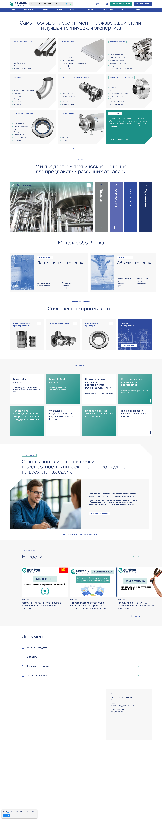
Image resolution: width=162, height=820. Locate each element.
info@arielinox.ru (58, 3)
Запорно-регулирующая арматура (76, 78)
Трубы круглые (19, 63)
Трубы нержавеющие (23, 42)
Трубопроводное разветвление (26, 90)
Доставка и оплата (107, 9)
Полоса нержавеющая (118, 57)
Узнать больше (7, 812)
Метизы (113, 90)
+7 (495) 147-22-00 (45, 4)
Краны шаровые (68, 104)
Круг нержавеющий (117, 55)
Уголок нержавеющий (118, 60)
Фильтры (17, 132)
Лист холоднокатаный (70, 60)
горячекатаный (44, 286)
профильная (141, 284)
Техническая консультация (121, 4)
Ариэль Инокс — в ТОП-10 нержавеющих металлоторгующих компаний (137, 605)
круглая (66, 286)
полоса (121, 284)
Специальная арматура (24, 113)
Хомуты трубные (116, 104)
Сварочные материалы (118, 63)
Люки (16, 129)
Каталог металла (29, 9)
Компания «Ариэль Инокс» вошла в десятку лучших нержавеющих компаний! (41, 605)
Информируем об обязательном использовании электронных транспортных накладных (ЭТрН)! (88, 605)
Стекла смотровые (21, 126)
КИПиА (64, 140)
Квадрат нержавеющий (119, 66)
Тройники (17, 104)
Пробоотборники (20, 137)
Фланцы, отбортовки (117, 102)
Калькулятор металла (143, 4)
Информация (73, 9)
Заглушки (17, 93)
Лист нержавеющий (70, 42)
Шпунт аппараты (20, 140)
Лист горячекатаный (69, 57)
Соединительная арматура (121, 78)
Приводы (65, 102)
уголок (120, 286)
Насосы (65, 137)
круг (120, 281)
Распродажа (89, 9)
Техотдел (59, 9)
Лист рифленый (68, 66)
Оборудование (68, 113)
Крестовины (18, 96)
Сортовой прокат (117, 42)
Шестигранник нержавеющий (121, 68)
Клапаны (65, 99)
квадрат (121, 288)
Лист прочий (66, 68)
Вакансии (124, 9)
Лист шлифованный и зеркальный (74, 63)
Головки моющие (20, 123)
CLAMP (113, 88)
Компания (45, 9)
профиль (66, 288)
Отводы (17, 99)
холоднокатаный (45, 288)
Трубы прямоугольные (22, 68)
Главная (13, 9)
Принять (6, 815)
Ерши (112, 99)
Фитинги (17, 78)
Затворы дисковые (69, 96)
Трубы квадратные (21, 66)
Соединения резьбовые (119, 93)
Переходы (18, 102)
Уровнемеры (19, 135)
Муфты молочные (116, 96)
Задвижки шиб (67, 93)
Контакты (138, 9)
